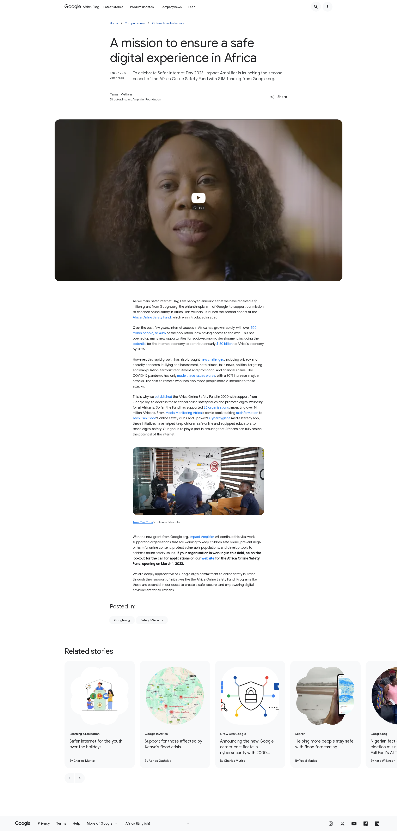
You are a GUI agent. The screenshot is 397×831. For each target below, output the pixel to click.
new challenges (212, 360)
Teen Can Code (144, 418)
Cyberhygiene (219, 418)
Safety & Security (152, 620)
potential (139, 344)
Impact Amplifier (202, 537)
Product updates (142, 7)
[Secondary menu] (327, 7)
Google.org (122, 620)
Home (114, 23)
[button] (279, 97)
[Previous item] (69, 778)
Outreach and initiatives (168, 23)
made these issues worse (196, 376)
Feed (191, 7)
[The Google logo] (22, 823)
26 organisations (216, 407)
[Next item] (80, 778)
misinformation (247, 413)
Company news (171, 7)
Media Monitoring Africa (183, 413)
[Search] (316, 7)
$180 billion (224, 344)
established (163, 397)
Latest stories (113, 7)
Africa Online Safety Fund (152, 317)
